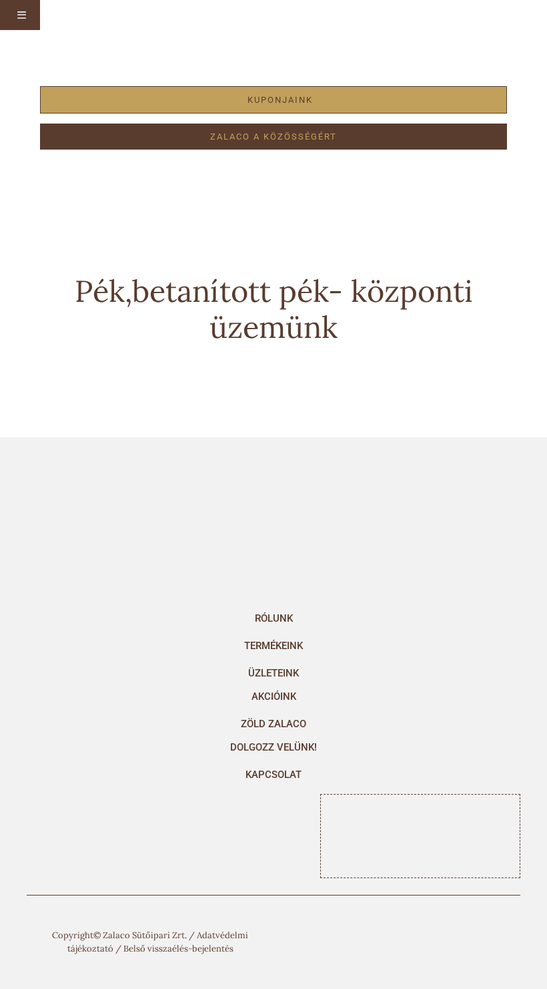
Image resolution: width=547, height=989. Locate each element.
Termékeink (273, 646)
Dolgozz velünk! (273, 747)
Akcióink (273, 696)
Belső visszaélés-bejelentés (178, 948)
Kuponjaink (280, 100)
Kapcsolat (273, 775)
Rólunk (274, 618)
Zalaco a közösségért (273, 137)
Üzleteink (273, 673)
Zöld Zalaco (273, 724)
